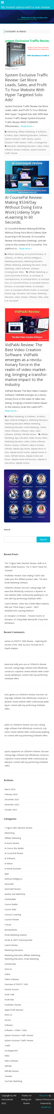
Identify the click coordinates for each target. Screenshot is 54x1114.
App (14, 293)
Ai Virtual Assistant (13, 868)
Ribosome (43, 1095)
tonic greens (10, 694)
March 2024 (10, 789)
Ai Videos (9, 135)
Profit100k (9, 999)
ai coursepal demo (29, 279)
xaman (8, 641)
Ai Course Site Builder (14, 848)
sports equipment (12, 751)
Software (43, 135)
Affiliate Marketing (26, 131)
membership (10, 964)
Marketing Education (29, 135)
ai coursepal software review (23, 290)
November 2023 (12, 804)
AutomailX (9, 884)
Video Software (11, 1060)
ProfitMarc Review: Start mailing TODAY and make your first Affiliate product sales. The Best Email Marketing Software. (26, 579)
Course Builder (11, 904)
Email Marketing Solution (16, 935)
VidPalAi (17, 434)
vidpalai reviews (23, 463)
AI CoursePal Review (34, 254)
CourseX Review (12, 919)
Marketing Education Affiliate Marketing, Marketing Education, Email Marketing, (26, 265)
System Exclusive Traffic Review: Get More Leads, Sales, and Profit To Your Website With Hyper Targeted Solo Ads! (26, 87)
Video (21, 272)
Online (43, 427)
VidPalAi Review (29, 434)
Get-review (31, 293)
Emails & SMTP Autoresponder (18, 940)
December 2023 (12, 799)
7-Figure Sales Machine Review (18, 827)
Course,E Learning (13, 914)
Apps (16, 135)
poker (7, 724)
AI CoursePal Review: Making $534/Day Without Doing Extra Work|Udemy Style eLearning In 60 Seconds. (24, 210)
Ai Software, (41, 131)
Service (8, 1020)
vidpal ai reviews (36, 445)
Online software (38, 441)
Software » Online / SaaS (16, 1030)
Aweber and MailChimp (15, 894)
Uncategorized (40, 142)
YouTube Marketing (13, 1081)
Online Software (22, 268)
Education (11, 146)
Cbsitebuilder (10, 899)
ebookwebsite (11, 929)
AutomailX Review (13, 889)
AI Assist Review (12, 843)
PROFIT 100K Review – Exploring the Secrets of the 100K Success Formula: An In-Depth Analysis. (26, 645)
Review (17, 149)
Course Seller (10, 909)
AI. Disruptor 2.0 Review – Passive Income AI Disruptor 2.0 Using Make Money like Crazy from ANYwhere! (26, 619)
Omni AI (8, 969)
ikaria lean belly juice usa (16, 664)
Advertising (12, 131)
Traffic (30, 142)
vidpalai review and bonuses (23, 459)
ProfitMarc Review (13, 1004)
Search (7, 529)
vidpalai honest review (20, 452)
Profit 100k (9, 994)
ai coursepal (35, 275)
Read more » (27, 126)
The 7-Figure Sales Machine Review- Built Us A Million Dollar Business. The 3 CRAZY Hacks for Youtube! (26, 567)
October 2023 (11, 809)
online (39, 146)
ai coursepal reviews (22, 286)
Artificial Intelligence (33, 257)
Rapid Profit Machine (14, 1010)
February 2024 (11, 794)
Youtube (8, 1076)
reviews (15, 445)
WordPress (46, 1107)
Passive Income (12, 989)
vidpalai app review (21, 448)
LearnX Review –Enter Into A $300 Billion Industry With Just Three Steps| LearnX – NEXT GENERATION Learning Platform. (27, 607)
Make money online (38, 438)
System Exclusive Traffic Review (19, 139)
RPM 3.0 (8, 1015)
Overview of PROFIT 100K (16, 984)
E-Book (8, 924)
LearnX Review (11, 945)
